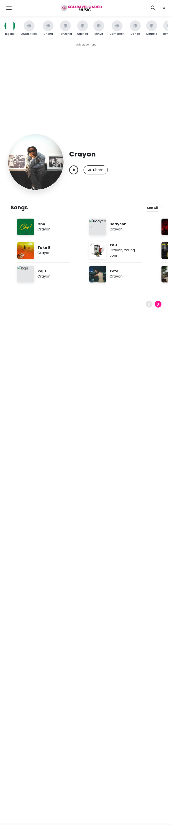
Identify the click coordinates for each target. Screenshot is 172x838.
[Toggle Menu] (8, 7)
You (113, 244)
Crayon (43, 229)
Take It (44, 247)
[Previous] (149, 304)
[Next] (158, 304)
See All (152, 208)
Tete (114, 271)
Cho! (42, 224)
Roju (41, 271)
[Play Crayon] (73, 169)
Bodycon (118, 224)
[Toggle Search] (153, 8)
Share (98, 169)
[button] (164, 7)
